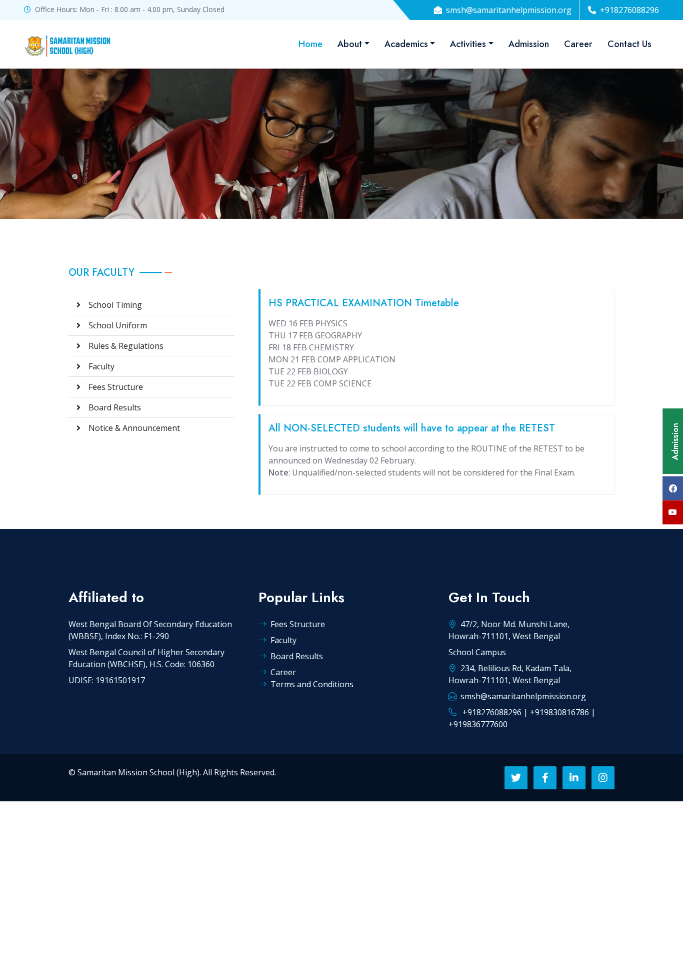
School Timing (111, 304)
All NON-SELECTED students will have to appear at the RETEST (411, 428)
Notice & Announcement (130, 427)
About (350, 44)
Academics (406, 44)
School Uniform (113, 325)
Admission (528, 44)
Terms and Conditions (312, 684)
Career (578, 44)
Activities (468, 44)
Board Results (110, 407)
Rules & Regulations (122, 345)
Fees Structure (111, 386)
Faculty (97, 366)
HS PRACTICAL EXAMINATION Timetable (363, 303)
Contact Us (630, 44)
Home (310, 44)
